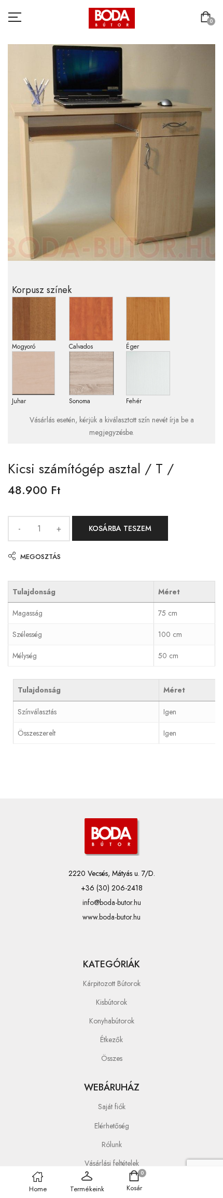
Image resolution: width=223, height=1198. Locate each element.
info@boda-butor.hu (111, 902)
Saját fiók (112, 1106)
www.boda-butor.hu (111, 917)
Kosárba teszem (120, 528)
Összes (111, 1058)
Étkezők (111, 1039)
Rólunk (112, 1144)
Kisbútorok (111, 1002)
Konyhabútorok (111, 1021)
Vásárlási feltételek (112, 1163)
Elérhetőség (111, 1126)
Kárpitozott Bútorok (112, 983)
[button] (207, 17)
